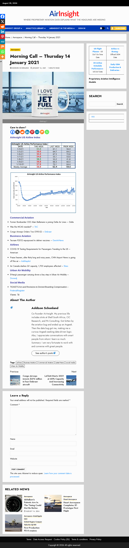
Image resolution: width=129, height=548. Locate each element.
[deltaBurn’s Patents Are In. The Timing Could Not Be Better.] (13, 503)
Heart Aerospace (70, 499)
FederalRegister (17, 291)
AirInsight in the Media (61, 28)
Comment (15, 404)
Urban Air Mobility (17, 366)
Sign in (81, 28)
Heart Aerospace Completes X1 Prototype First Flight (71, 506)
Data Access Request (42, 539)
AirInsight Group (11, 28)
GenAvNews (58, 240)
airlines (19, 362)
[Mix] (42, 132)
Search (95, 96)
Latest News (59, 362)
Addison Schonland (20, 68)
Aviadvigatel (37, 516)
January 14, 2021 (39, 68)
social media (70, 362)
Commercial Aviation (45, 362)
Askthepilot (25, 261)
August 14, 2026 (32, 511)
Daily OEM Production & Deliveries (115, 67)
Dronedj (13, 278)
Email (12, 448)
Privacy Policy (95, 539)
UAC (25, 519)
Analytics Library (35, 28)
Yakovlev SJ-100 (30, 525)
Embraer (48, 231)
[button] (107, 28)
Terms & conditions (80, 539)
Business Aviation (30, 362)
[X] (17, 132)
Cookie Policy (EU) (62, 539)
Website (13, 458)
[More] (2, 56)
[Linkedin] (27, 132)
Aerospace (15, 50)
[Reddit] (22, 132)
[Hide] (1, 62)
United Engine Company (33, 522)
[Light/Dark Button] (102, 28)
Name (12, 439)
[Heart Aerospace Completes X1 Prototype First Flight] (53, 503)
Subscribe (120, 28)
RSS (93, 116)
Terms (28, 539)
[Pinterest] (32, 132)
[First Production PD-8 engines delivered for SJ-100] (13, 523)
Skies (66, 266)
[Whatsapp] (47, 132)
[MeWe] (37, 132)
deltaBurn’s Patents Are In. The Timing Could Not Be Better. (32, 504)
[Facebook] (12, 132)
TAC (36, 226)
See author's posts (44, 353)
